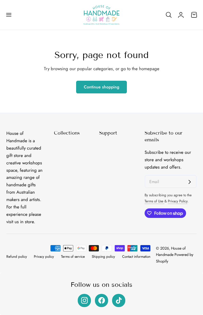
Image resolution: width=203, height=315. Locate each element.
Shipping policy (103, 256)
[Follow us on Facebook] (101, 300)
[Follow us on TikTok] (118, 300)
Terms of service (73, 256)
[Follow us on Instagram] (84, 300)
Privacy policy (44, 256)
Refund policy (16, 256)
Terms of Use (154, 201)
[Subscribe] (190, 182)
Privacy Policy (177, 201)
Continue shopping (101, 87)
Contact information (136, 256)
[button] (8, 15)
